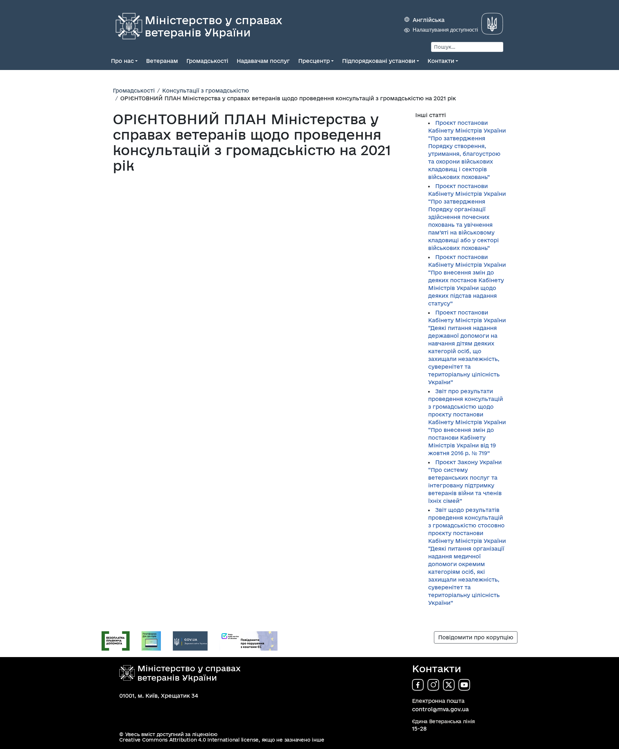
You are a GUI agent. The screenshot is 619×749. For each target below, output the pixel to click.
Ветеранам (162, 61)
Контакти (440, 61)
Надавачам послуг (263, 61)
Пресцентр (314, 61)
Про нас (122, 61)
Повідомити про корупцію (475, 637)
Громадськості (207, 61)
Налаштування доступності (445, 30)
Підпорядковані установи (378, 61)
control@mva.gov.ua (440, 709)
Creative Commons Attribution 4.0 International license (189, 740)
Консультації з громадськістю (205, 90)
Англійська (429, 20)
